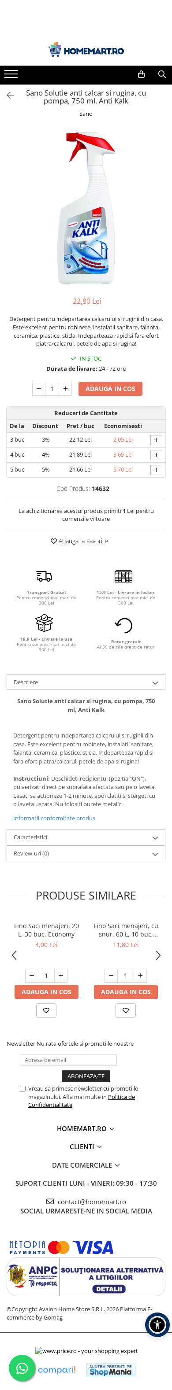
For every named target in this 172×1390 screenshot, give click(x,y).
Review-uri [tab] (31, 853)
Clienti (83, 1146)
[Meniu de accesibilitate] (157, 1325)
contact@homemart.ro (91, 1201)
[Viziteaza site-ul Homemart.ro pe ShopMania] (110, 1370)
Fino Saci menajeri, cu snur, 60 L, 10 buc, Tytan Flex (125, 930)
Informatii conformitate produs (54, 818)
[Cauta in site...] (162, 74)
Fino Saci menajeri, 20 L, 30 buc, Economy (46, 930)
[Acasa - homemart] (86, 49)
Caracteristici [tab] (30, 837)
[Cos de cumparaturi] (141, 74)
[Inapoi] (6, 95)
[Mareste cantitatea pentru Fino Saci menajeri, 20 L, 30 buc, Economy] (60, 976)
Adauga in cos (110, 388)
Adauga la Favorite (82, 541)
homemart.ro (82, 1128)
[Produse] (12, 76)
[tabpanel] (86, 208)
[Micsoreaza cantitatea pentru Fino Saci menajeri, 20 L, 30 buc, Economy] (31, 976)
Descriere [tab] (26, 682)
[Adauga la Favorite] (46, 1010)
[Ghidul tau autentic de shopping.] (56, 1370)
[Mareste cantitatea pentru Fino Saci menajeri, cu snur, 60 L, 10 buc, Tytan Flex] (140, 976)
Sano (86, 114)
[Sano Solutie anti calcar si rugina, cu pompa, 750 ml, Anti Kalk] (86, 208)
